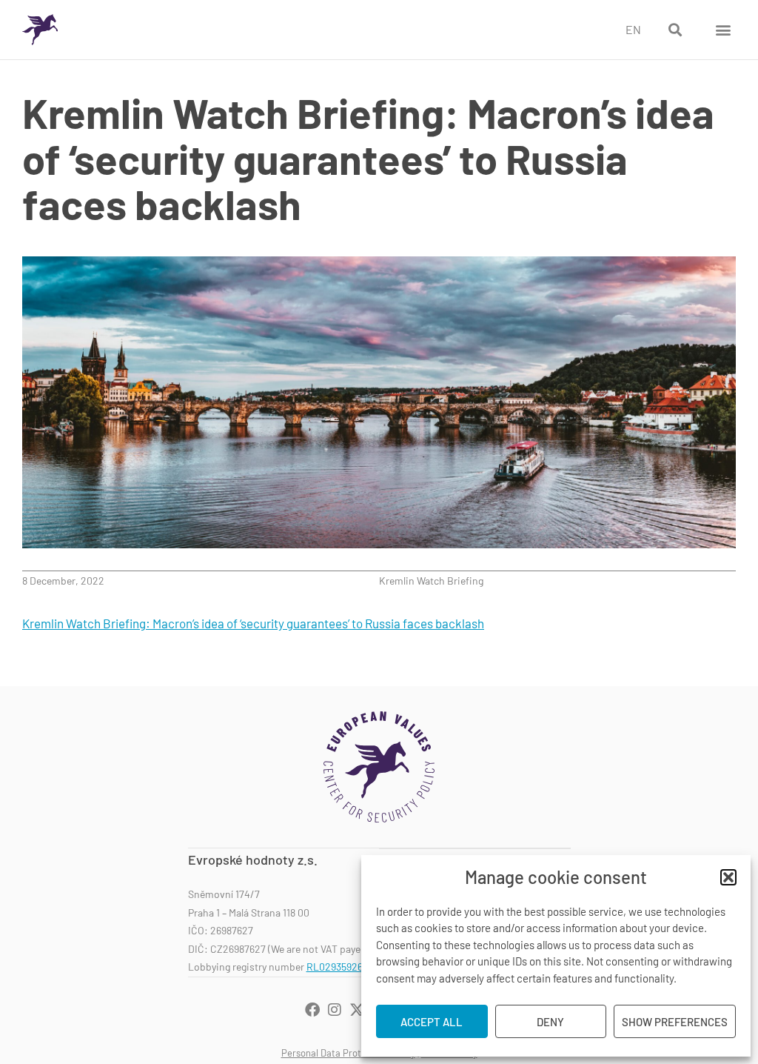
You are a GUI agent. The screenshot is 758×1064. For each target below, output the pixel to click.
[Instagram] (334, 1010)
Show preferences (675, 1021)
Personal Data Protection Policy (348, 1053)
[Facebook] (312, 1010)
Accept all (431, 1021)
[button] (728, 877)
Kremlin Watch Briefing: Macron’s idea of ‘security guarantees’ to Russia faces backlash (253, 623)
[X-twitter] (356, 1010)
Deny (550, 1021)
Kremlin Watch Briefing (431, 580)
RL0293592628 (340, 966)
